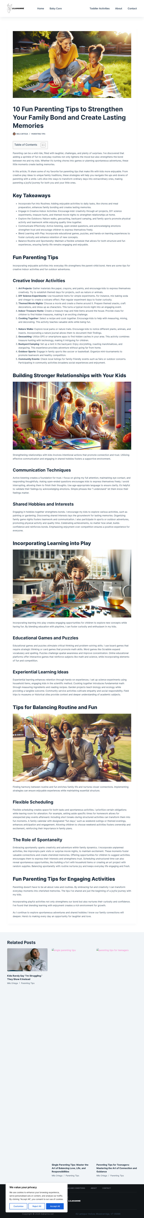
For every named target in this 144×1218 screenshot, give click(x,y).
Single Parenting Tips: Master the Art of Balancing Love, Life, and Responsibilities (70, 1168)
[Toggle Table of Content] (42, 145)
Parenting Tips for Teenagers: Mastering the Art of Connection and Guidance (116, 1168)
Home (40, 8)
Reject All (36, 1206)
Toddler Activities (100, 8)
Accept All (55, 1206)
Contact (132, 8)
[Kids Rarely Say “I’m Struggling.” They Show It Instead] (27, 959)
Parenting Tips (75, 8)
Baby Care (56, 8)
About (118, 8)
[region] (37, 1197)
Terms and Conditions (74, 1188)
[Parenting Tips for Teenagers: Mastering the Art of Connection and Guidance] (116, 1054)
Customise (18, 1206)
